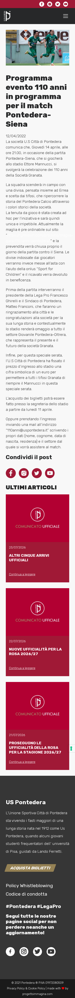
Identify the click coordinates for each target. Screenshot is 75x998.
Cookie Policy (36, 988)
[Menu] (65, 16)
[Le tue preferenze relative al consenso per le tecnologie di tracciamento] (71, 748)
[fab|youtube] (51, 951)
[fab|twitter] (37, 951)
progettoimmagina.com (37, 994)
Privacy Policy (16, 988)
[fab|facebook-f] (10, 951)
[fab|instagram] (23, 951)
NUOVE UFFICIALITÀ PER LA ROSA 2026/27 (35, 651)
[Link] (7, 16)
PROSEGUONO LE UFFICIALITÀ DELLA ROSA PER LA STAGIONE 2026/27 (35, 748)
